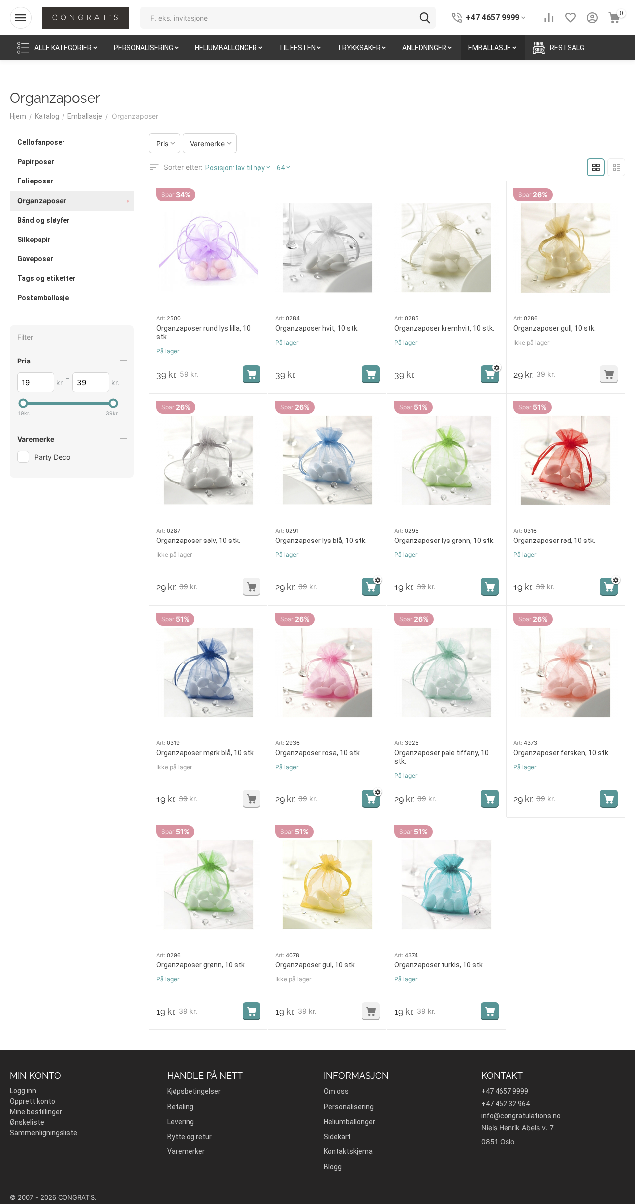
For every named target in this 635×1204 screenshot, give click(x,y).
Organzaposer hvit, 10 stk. (317, 328)
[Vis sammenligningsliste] (548, 18)
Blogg (333, 1167)
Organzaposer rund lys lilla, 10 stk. (203, 332)
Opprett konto (32, 1101)
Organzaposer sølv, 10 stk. (198, 540)
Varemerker (186, 1151)
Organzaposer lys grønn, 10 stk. (444, 540)
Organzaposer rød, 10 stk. (554, 540)
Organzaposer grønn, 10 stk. (201, 965)
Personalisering (349, 1107)
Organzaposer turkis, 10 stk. (439, 965)
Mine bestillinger (36, 1112)
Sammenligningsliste (43, 1133)
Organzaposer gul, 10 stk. (315, 965)
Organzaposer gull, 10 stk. (554, 328)
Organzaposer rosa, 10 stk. (318, 753)
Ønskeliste (27, 1122)
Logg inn (23, 1091)
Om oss (336, 1091)
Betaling (180, 1107)
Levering (180, 1122)
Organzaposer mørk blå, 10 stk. (205, 753)
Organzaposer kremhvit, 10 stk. (444, 328)
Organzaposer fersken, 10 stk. (561, 753)
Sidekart (337, 1137)
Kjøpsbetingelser (194, 1091)
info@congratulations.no (521, 1116)
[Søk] (425, 18)
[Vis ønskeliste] (570, 18)
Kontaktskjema (348, 1151)
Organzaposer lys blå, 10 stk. (321, 540)
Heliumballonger (349, 1122)
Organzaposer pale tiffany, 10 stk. (441, 757)
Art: (160, 318)
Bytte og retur (189, 1137)
